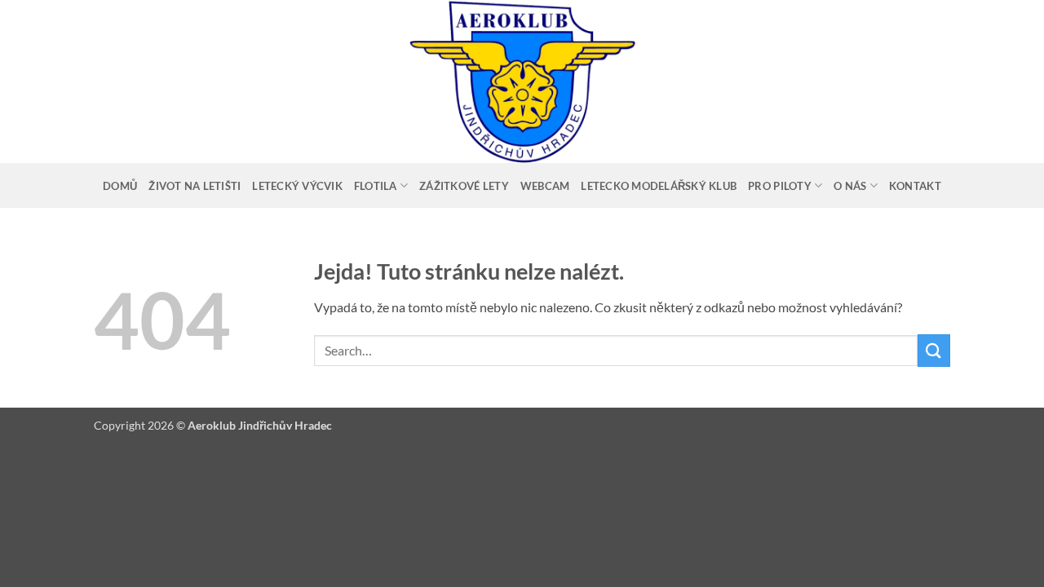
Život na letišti (194, 185)
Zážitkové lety (464, 185)
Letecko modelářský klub (659, 185)
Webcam (545, 185)
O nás (850, 185)
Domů (120, 185)
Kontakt (915, 185)
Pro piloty (780, 185)
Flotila (375, 185)
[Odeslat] (934, 350)
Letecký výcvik (297, 185)
